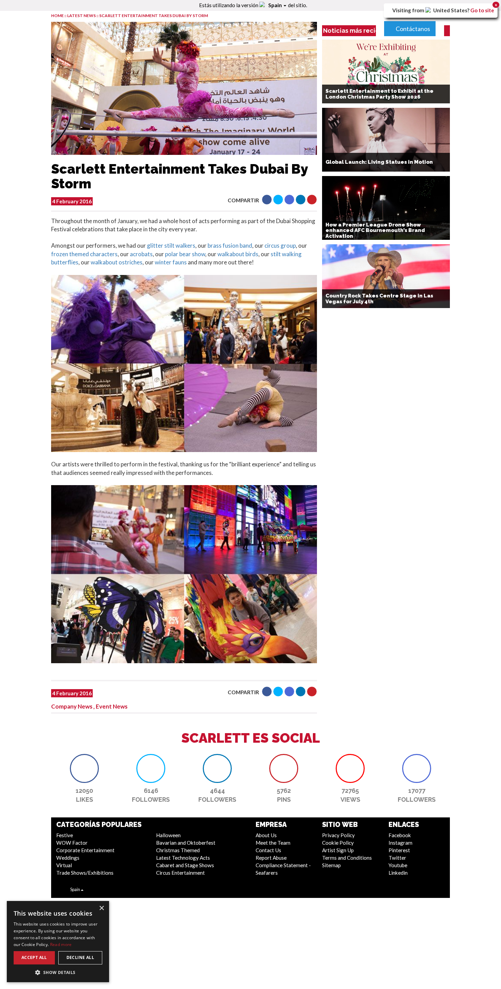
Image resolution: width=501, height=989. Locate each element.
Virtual (64, 865)
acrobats (141, 254)
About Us (266, 835)
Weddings (67, 858)
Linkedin (398, 873)
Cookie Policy (338, 843)
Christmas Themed (178, 850)
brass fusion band (230, 245)
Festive (64, 835)
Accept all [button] (34, 957)
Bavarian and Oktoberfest (185, 843)
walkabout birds (237, 254)
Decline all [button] (80, 957)
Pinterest (399, 850)
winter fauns (171, 262)
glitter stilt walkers (171, 245)
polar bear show (185, 254)
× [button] (101, 908)
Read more (61, 944)
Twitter (397, 858)
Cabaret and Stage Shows (185, 865)
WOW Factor (72, 843)
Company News (71, 706)
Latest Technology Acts (183, 858)
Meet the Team (273, 843)
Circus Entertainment (180, 873)
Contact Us (268, 850)
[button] (267, 199)
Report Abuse (271, 858)
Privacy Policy (338, 835)
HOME (57, 15)
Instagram (400, 843)
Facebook (400, 835)
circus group (280, 245)
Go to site (482, 10)
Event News (111, 706)
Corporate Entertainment (85, 850)
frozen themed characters (84, 254)
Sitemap (331, 865)
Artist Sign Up (338, 850)
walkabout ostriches (116, 262)
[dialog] (58, 941)
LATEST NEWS (81, 15)
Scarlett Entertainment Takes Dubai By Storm (153, 15)
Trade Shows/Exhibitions (84, 873)
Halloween (168, 835)
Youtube (398, 865)
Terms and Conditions (347, 858)
